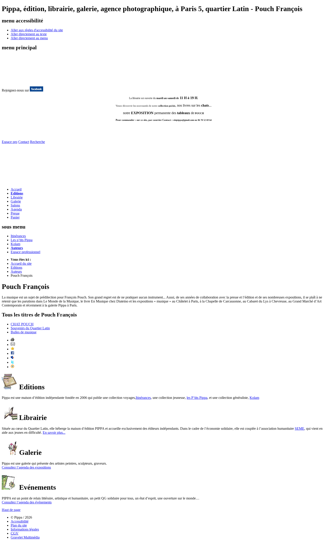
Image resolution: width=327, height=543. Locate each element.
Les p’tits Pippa (21, 240)
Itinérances (18, 236)
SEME (299, 428)
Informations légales (25, 529)
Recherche (37, 142)
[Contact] (28, 183)
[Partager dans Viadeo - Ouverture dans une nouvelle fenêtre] (12, 367)
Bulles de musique (23, 332)
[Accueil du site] (19, 82)
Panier (15, 217)
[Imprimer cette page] (12, 340)
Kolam (15, 244)
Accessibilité (19, 521)
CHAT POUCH (22, 324)
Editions (17, 193)
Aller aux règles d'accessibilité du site (37, 30)
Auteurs (17, 248)
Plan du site (19, 525)
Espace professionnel (25, 252)
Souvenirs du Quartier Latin (30, 328)
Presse (15, 213)
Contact (23, 142)
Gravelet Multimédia (25, 537)
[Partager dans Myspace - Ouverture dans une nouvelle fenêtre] (12, 358)
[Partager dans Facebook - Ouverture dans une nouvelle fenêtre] (12, 353)
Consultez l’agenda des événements (27, 502)
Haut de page (11, 510)
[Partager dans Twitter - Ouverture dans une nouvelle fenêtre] (12, 362)
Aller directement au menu (29, 38)
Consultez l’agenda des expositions (26, 467)
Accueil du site (21, 263)
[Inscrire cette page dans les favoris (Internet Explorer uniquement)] (12, 349)
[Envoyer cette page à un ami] (13, 344)
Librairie (17, 197)
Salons (15, 205)
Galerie (16, 201)
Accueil (16, 189)
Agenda (16, 209)
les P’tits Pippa (197, 398)
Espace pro (9, 142)
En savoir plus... (54, 432)
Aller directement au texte (29, 34)
